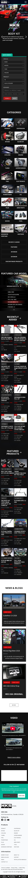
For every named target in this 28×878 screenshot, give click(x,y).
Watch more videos (14, 757)
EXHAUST (3, 828)
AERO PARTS (17, 842)
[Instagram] (5, 820)
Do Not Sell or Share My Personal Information (12, 869)
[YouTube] (8, 820)
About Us (16, 855)
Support (16, 857)
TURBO (3, 835)
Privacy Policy (14, 867)
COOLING (3, 833)
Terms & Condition (5, 867)
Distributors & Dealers (13, 876)
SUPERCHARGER (18, 835)
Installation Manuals (20, 859)
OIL (15, 840)
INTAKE (3, 830)
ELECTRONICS (17, 837)
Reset (14, 98)
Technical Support (24, 876)
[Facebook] (2, 820)
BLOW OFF (16, 830)
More (14, 705)
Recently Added (13, 318)
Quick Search (4, 876)
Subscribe (21, 795)
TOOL (15, 844)
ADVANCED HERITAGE (6, 847)
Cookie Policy (22, 867)
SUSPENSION (17, 828)
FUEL (2, 837)
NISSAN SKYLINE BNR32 (13, 286)
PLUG (2, 842)
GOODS (3, 844)
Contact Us (4, 862)
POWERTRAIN (4, 840)
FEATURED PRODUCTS (13, 452)
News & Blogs (5, 857)
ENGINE (16, 833)
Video (2, 859)
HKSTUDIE (16, 847)
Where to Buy (5, 855)
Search (7, 98)
